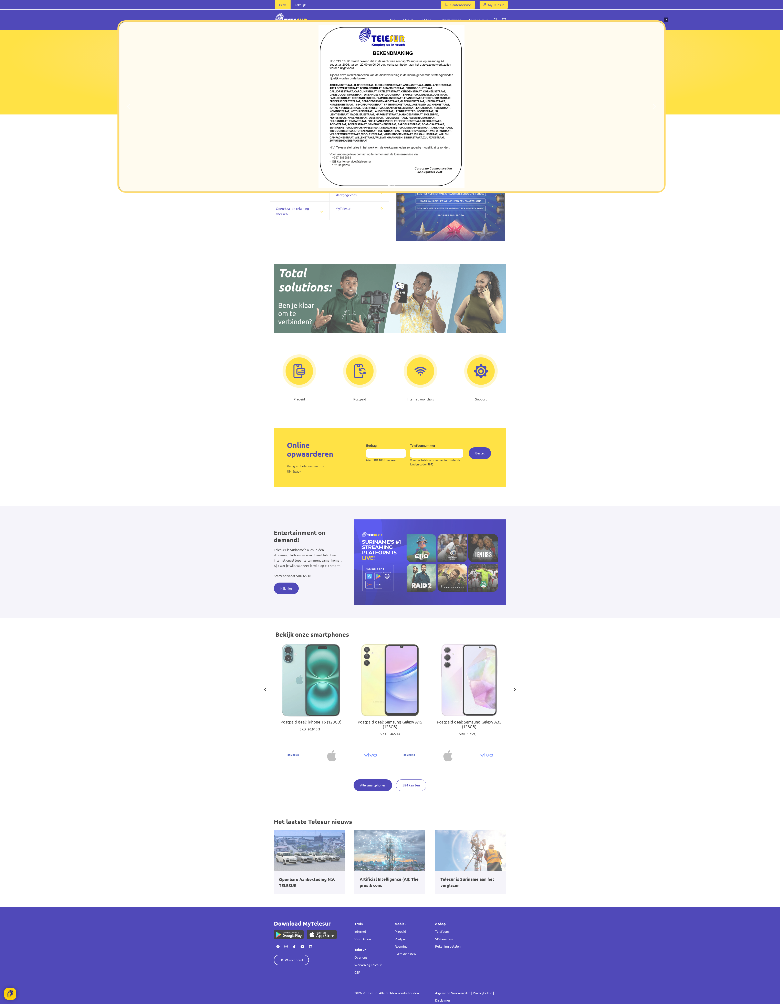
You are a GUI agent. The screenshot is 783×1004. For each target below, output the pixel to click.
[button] (128, 106)
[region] (391, 106)
